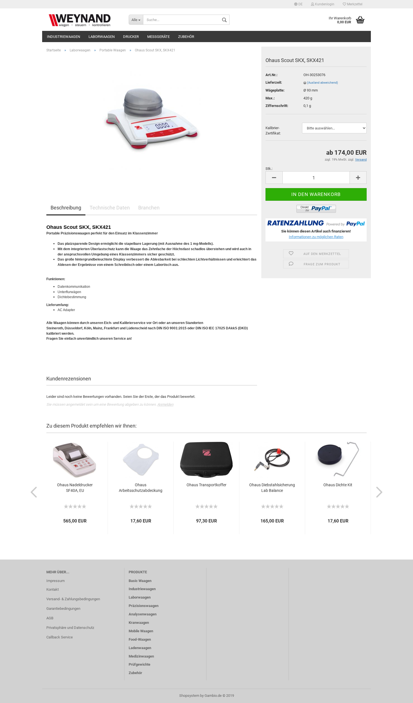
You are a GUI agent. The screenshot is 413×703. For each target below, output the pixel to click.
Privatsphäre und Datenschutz (70, 628)
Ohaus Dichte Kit (337, 485)
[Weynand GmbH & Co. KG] (83, 19)
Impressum (55, 581)
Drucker (131, 37)
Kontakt (52, 589)
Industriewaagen (63, 37)
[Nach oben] (397, 694)
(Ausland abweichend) (322, 83)
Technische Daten (110, 208)
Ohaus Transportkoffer (206, 485)
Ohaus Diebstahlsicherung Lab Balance (272, 488)
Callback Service (59, 637)
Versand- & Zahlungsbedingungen (73, 599)
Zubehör (186, 37)
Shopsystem (189, 695)
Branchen (149, 208)
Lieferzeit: (274, 82)
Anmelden (165, 404)
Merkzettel (354, 4)
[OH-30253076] (152, 120)
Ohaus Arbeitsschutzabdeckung (140, 488)
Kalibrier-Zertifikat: (273, 130)
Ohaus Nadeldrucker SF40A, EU (75, 488)
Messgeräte (158, 37)
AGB (49, 618)
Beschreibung (66, 208)
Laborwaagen (101, 37)
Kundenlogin (324, 4)
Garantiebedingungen (63, 608)
